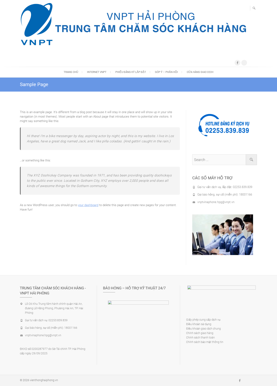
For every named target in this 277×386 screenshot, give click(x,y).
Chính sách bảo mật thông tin (204, 342)
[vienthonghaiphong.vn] (133, 24)
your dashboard (88, 205)
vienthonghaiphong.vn (44, 380)
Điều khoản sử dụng (198, 324)
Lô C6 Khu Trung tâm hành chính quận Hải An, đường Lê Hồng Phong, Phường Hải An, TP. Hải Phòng (54, 308)
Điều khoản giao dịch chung (203, 328)
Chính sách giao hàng (199, 333)
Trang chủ (71, 72)
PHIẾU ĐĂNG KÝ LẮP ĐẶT (130, 72)
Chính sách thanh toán (200, 337)
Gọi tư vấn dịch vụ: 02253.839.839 (46, 320)
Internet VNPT (96, 72)
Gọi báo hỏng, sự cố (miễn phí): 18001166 (224, 194)
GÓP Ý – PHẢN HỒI (166, 72)
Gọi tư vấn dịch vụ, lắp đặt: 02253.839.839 (224, 187)
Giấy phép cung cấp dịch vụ (203, 319)
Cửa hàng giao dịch (200, 72)
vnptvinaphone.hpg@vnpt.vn (215, 202)
